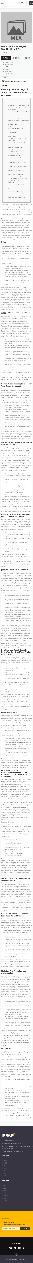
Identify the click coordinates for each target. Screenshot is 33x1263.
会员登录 (4, 1201)
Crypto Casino (11, 145)
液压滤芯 (4, 1165)
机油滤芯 (4, 1160)
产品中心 (4, 1185)
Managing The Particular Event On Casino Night (18, 111)
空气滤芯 (4, 1168)
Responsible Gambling (13, 124)
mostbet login (9, 263)
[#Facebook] (19, 1247)
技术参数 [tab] (7, 58)
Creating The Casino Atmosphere (15, 157)
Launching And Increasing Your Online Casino (18, 118)
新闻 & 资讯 (5, 1195)
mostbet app (23, 336)
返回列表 (27, 58)
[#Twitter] (23, 1247)
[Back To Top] (16, 1255)
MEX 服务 (4, 1190)
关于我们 (4, 1193)
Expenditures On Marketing (14, 160)
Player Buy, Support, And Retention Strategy (17, 184)
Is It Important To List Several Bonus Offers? (17, 195)
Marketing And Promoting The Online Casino (17, 142)
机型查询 (4, 1188)
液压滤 (4, 1176)
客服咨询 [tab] (17, 58)
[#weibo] (15, 1247)
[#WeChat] (10, 1247)
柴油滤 (4, 1173)
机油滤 (4, 1170)
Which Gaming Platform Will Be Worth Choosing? (18, 178)
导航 (20, 3)
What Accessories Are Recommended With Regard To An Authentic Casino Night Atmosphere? (17, 128)
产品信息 (4, 52)
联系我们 (4, 1198)
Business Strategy (12, 132)
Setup (9, 103)
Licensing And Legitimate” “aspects (15, 147)
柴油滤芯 (4, 1163)
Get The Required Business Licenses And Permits (18, 105)
